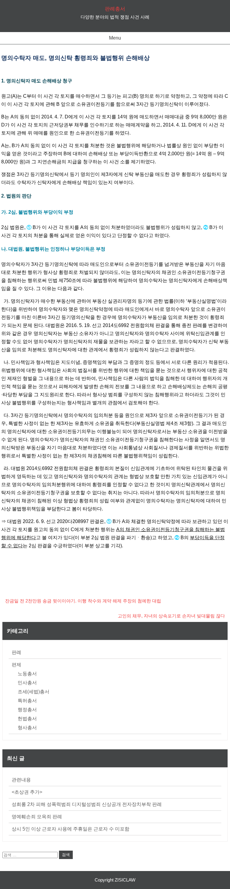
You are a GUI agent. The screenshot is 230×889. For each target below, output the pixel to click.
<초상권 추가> (27, 792)
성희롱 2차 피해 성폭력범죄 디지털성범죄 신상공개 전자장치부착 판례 (87, 804)
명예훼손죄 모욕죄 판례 (37, 816)
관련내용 (21, 779)
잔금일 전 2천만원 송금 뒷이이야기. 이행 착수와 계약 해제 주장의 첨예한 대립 (83, 600)
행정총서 (27, 709)
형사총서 (27, 727)
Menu (115, 37)
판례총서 (115, 9)
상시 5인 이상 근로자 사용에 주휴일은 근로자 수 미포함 (70, 828)
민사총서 (27, 682)
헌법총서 (27, 718)
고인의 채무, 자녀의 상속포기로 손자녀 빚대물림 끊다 (171, 615)
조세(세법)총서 (33, 691)
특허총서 (27, 700)
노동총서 (27, 673)
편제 (16, 664)
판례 (16, 652)
